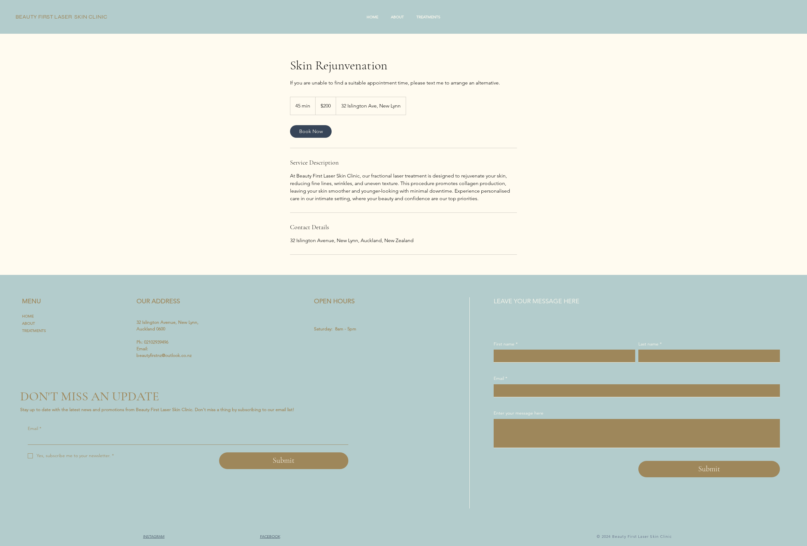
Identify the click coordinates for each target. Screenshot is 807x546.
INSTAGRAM (154, 536)
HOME (28, 316)
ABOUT (28, 323)
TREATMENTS (34, 330)
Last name (650, 344)
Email (34, 428)
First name (506, 344)
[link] (311, 131)
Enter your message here (518, 413)
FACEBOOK (270, 536)
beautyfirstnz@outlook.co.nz (164, 355)
